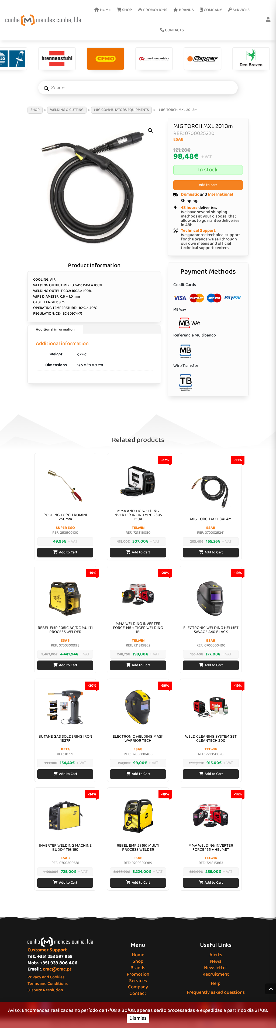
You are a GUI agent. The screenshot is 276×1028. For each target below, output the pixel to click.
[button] (150, 130)
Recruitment (215, 974)
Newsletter (215, 968)
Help (215, 983)
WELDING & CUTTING (67, 110)
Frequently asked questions (216, 992)
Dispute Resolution (45, 990)
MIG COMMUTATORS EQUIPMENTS (121, 110)
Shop (138, 961)
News (215, 961)
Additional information (55, 329)
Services (138, 981)
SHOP (35, 110)
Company (138, 987)
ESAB (178, 139)
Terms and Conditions (47, 983)
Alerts (215, 955)
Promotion (138, 974)
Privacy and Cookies (45, 977)
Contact (137, 993)
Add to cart (208, 185)
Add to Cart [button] (68, 552)
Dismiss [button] (138, 1018)
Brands (137, 968)
